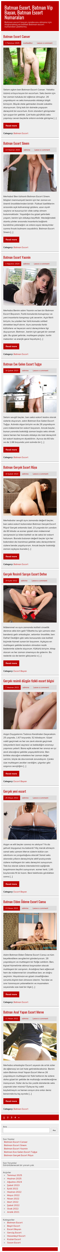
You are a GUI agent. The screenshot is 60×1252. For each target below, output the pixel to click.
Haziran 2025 (14, 1178)
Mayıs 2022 (13, 1195)
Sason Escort (14, 1242)
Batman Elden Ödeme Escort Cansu (24, 901)
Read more (11, 125)
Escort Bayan (20, 671)
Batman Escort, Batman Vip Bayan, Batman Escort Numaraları (28, 12)
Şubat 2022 (13, 1205)
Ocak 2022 (13, 1208)
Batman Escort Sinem (16, 143)
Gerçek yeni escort (14, 791)
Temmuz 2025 (14, 1175)
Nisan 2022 (13, 1198)
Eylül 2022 (12, 1188)
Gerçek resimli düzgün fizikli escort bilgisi (28, 680)
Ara (5, 1126)
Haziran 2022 (14, 1191)
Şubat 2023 (13, 1185)
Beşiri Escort (13, 1225)
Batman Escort (21, 133)
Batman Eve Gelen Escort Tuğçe (22, 363)
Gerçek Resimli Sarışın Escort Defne (25, 573)
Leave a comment (44, 43)
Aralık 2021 (13, 1212)
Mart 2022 (12, 1201)
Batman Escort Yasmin (17, 257)
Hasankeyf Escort (16, 1235)
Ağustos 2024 (14, 1181)
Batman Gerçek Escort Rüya (20, 467)
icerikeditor (28, 43)
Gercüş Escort (14, 1232)
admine (27, 150)
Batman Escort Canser (16, 36)
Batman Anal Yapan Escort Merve (23, 1011)
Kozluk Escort (14, 1239)
